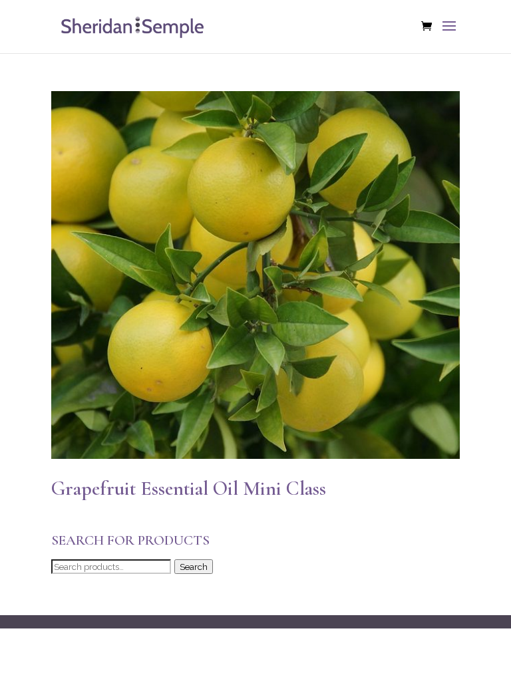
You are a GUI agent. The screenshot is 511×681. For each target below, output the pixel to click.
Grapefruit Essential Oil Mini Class (188, 488)
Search (194, 566)
